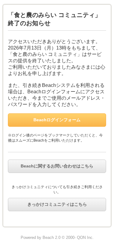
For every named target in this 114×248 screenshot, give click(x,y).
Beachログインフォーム (57, 119)
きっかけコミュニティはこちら (57, 204)
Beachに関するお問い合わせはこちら (57, 166)
